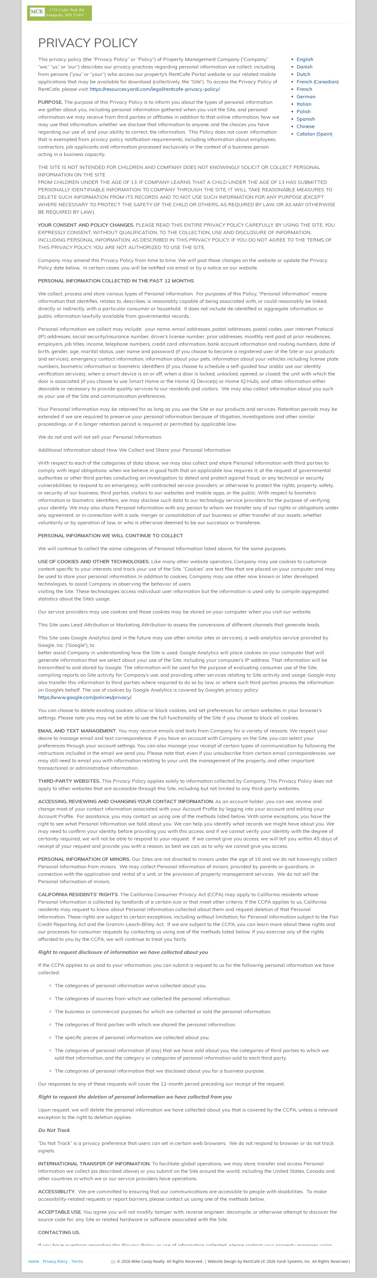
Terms (77, 1261)
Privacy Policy (55, 1261)
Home (33, 1261)
